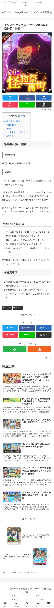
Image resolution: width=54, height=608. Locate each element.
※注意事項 (8, 136)
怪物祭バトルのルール (19, 132)
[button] (48, 366)
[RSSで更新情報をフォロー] (39, 349)
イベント (8, 308)
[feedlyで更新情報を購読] (14, 349)
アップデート (39, 599)
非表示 (21, 116)
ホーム (14, 596)
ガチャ (14, 599)
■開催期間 (11, 125)
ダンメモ (19, 308)
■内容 (9, 128)
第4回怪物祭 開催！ (13, 121)
